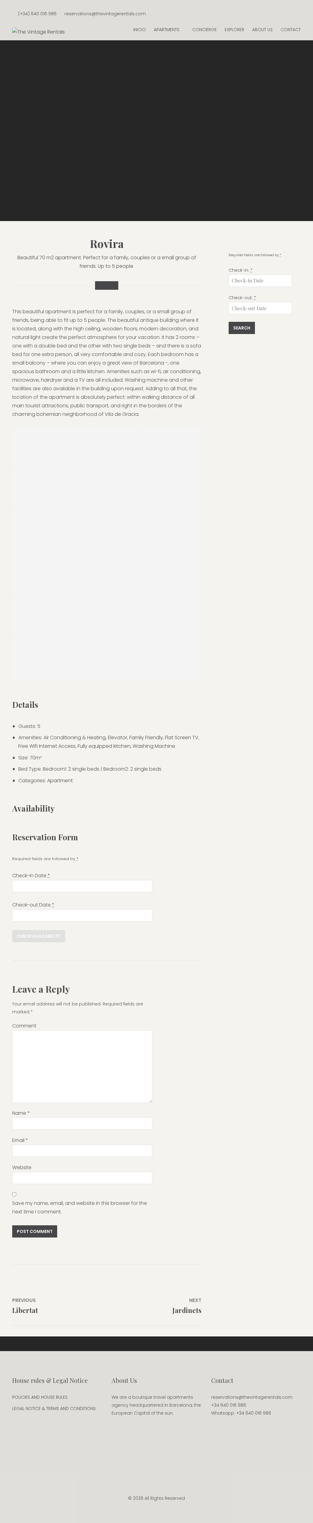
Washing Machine (154, 746)
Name (21, 1113)
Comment (24, 1025)
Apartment (60, 780)
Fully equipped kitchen (104, 746)
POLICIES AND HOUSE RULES (40, 1397)
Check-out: (242, 298)
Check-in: (240, 270)
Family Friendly (146, 737)
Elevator (117, 737)
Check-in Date (31, 875)
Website (21, 1167)
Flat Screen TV (181, 737)
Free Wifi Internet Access (46, 746)
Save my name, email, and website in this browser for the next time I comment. (79, 1207)
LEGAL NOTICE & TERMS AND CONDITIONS (54, 1408)
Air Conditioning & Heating (74, 737)
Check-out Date (33, 904)
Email (20, 1140)
